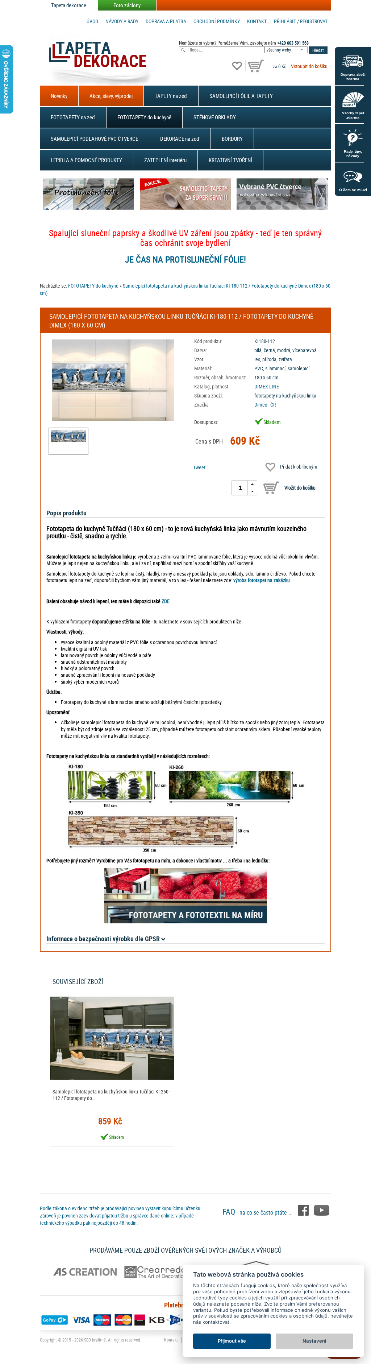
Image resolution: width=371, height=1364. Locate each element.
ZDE (166, 601)
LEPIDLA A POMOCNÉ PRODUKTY (86, 160)
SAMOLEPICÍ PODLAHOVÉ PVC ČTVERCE (94, 138)
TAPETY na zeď (171, 95)
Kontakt (257, 21)
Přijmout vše (232, 1341)
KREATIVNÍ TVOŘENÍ (230, 160)
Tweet (199, 467)
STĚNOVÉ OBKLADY (214, 117)
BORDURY (232, 138)
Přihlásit (285, 21)
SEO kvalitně (95, 1340)
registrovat (314, 21)
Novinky (59, 95)
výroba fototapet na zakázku (261, 580)
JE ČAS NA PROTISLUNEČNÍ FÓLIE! (185, 259)
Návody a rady (121, 21)
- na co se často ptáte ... (258, 1212)
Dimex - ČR (265, 404)
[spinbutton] (240, 488)
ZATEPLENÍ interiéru (165, 160)
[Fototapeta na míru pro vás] (185, 895)
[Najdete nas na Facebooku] (304, 1209)
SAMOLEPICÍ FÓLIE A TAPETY (241, 95)
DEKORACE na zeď (180, 138)
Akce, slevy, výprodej (111, 95)
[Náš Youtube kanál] (321, 1209)
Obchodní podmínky (216, 21)
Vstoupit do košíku (309, 66)
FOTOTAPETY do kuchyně (144, 117)
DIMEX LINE (266, 386)
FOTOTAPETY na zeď (73, 117)
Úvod (92, 21)
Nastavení (314, 1341)
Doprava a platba (166, 21)
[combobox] (287, 50)
